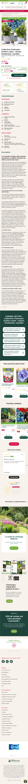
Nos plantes (4, 674)
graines (22, 766)
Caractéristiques (8, 96)
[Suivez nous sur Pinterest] (11, 661)
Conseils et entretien (6, 734)
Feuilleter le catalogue (6, 727)
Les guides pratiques (6, 721)
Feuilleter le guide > (14, 548)
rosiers (11, 767)
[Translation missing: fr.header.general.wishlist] (19, 3)
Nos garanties (5, 709)
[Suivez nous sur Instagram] (7, 661)
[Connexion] (22, 3)
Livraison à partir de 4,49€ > (14, 0)
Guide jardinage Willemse (7, 723)
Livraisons (4, 712)
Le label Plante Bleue (6, 681)
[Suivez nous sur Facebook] (3, 661)
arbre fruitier (12, 166)
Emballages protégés (6, 683)
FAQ (3, 685)
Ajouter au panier (8, 397)
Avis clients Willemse (6, 676)
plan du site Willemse (16, 776)
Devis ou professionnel (6, 732)
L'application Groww (6, 718)
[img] (7, 454)
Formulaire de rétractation (7, 699)
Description (6, 152)
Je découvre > (9, 601)
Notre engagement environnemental (9, 679)
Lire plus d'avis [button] (14, 477)
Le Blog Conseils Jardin (7, 714)
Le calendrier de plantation (7, 716)
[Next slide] (27, 465)
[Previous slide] (1, 465)
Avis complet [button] (6, 472)
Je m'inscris (14, 631)
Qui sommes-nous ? (6, 670)
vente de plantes (21, 765)
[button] (4, 58)
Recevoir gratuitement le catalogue (9, 725)
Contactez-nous (5, 730)
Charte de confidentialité (7, 701)
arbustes (7, 767)
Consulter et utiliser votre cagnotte (9, 694)
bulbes (5, 767)
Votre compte (4, 692)
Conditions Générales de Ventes (8, 696)
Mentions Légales (5, 703)
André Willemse (5, 672)
